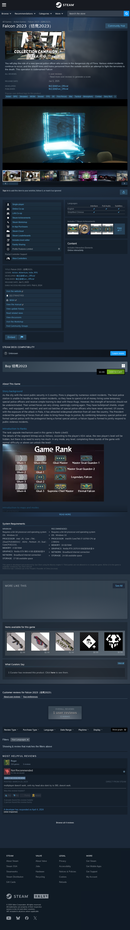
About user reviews (12, 697)
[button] (6, 13)
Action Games (20, 22)
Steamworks (12, 871)
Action (8, 96)
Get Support (91, 871)
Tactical (78, 96)
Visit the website (14, 291)
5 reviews (27, 764)
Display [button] (97, 729)
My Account (91, 877)
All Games (7, 22)
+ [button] (115, 96)
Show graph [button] (117, 730)
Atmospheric (88, 96)
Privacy (62, 861)
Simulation (24, 96)
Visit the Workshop (14, 321)
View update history (15, 309)
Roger (14, 761)
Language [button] (48, 729)
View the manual (14, 304)
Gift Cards (11, 882)
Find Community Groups (17, 326)
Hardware (40, 871)
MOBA (32, 96)
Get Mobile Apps (93, 866)
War (70, 96)
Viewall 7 (119, 229)
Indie (31, 272)
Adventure (23, 272)
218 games (15, 764)
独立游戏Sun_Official (58, 86)
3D (53, 96)
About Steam (12, 861)
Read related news (14, 313)
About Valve (41, 861)
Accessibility (65, 866)
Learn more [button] (118, 353)
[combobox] (96, 13)
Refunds (63, 882)
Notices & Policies (67, 871)
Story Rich (108, 96)
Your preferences (30, 697)
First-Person (62, 96)
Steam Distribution (14, 877)
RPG (15, 96)
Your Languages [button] (19, 740)
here (53, 672)
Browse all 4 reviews (65, 823)
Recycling (40, 877)
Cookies (63, 877)
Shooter (41, 96)
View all (121, 663)
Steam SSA (11, 866)
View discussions (13, 317)
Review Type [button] (10, 729)
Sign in (6, 191)
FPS (48, 96)
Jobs (38, 866)
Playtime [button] (82, 729)
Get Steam (91, 861)
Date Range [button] (66, 729)
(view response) (11, 812)
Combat (98, 96)
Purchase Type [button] (30, 729)
